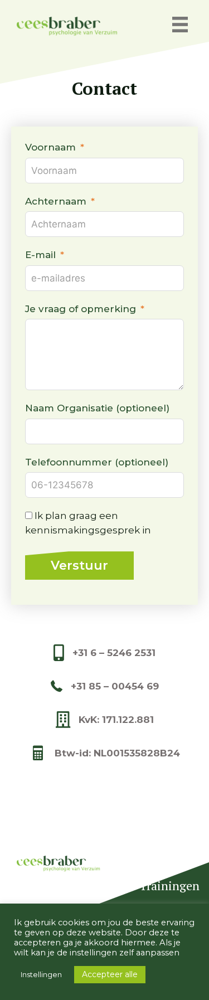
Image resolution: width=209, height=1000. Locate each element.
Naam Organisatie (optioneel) (97, 408)
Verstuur (79, 565)
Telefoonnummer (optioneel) (96, 462)
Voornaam (50, 147)
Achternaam (55, 201)
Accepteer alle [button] (110, 974)
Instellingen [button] (41, 974)
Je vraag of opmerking (80, 308)
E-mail (40, 254)
